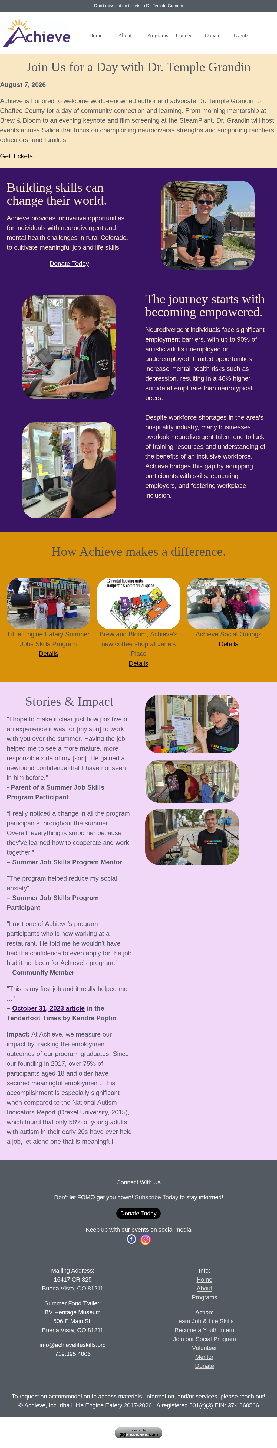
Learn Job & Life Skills (204, 1321)
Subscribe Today (156, 1197)
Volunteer (204, 1348)
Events (241, 34)
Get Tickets (16, 156)
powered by (138, 1430)
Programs (157, 34)
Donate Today (69, 263)
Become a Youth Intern (204, 1330)
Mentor (204, 1357)
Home (96, 34)
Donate (212, 34)
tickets (134, 6)
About (125, 34)
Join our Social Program (204, 1339)
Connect (185, 34)
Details (48, 653)
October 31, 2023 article (48, 1008)
